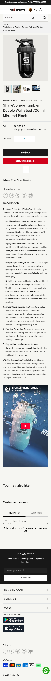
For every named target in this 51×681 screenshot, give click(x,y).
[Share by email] (30, 195)
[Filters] (6, 521)
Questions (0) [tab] (36, 513)
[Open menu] (4, 9)
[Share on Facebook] (5, 195)
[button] (33, 17)
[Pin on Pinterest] (11, 195)
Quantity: (7, 139)
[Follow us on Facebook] (5, 651)
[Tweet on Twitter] (17, 195)
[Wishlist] (35, 9)
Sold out (25, 153)
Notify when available (25, 161)
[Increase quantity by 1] (32, 139)
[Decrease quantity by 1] (17, 139)
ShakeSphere (10, 101)
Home (5, 24)
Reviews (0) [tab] (14, 513)
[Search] (44, 17)
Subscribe (26, 578)
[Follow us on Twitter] (11, 651)
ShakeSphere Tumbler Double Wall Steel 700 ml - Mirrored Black (23, 29)
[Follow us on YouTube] (24, 651)
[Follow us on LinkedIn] (30, 651)
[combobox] (22, 17)
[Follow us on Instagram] (17, 651)
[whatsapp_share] (24, 195)
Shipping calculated (24, 129)
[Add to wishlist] (26, 169)
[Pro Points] (30, 10)
